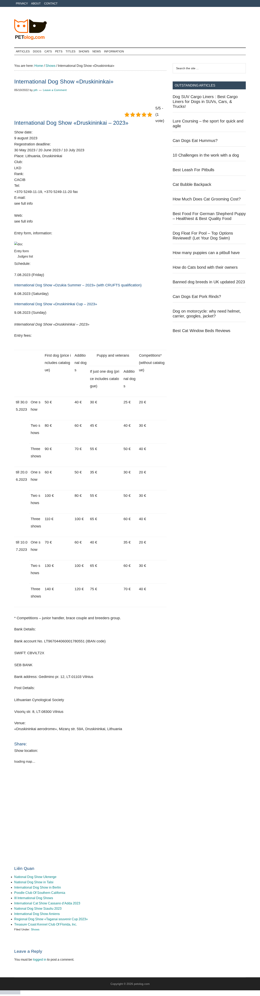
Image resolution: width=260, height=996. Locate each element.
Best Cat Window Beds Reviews (201, 330)
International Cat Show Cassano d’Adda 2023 (47, 903)
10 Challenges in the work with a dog (206, 155)
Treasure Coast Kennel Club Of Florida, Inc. (45, 924)
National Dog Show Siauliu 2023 (38, 908)
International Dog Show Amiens (37, 914)
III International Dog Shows (33, 898)
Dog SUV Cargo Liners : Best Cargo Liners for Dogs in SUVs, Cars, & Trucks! (205, 101)
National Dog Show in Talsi (33, 882)
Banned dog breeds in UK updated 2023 (209, 282)
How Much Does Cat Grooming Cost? (207, 199)
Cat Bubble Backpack (192, 184)
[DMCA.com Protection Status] (10, 993)
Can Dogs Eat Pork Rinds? (197, 296)
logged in (39, 959)
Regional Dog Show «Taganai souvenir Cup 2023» (51, 919)
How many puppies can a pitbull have (206, 252)
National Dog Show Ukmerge (35, 877)
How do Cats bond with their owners (205, 267)
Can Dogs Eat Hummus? (195, 140)
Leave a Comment (55, 90)
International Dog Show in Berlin (37, 887)
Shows (35, 929)
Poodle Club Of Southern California (39, 892)
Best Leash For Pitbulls (193, 170)
